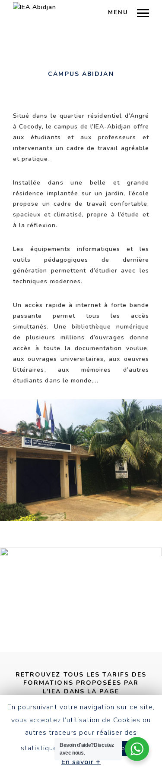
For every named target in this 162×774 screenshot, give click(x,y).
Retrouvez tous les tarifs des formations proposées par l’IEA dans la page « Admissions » (81, 687)
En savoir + (81, 762)
